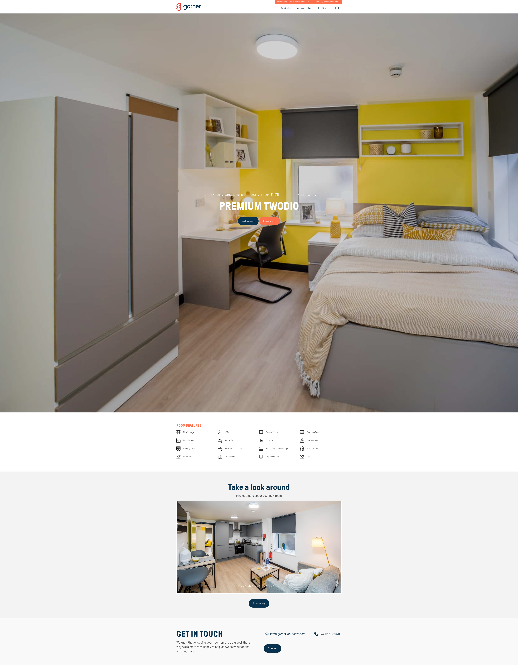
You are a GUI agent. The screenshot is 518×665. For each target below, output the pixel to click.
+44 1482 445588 (306, 2)
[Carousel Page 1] (239, 586)
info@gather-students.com (287, 634)
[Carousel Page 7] (260, 586)
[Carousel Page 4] (249, 586)
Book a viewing (281, 2)
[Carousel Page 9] (267, 586)
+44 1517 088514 (334, 2)
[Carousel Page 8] (264, 586)
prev (183, 547)
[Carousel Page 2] (242, 586)
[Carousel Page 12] (278, 586)
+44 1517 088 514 (329, 634)
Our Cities (322, 8)
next (334, 547)
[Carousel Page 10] (271, 586)
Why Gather (286, 8)
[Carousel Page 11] (274, 586)
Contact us (272, 648)
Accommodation (304, 8)
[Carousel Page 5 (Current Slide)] (253, 586)
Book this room (269, 221)
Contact (335, 8)
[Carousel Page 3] (246, 586)
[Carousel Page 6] (256, 586)
